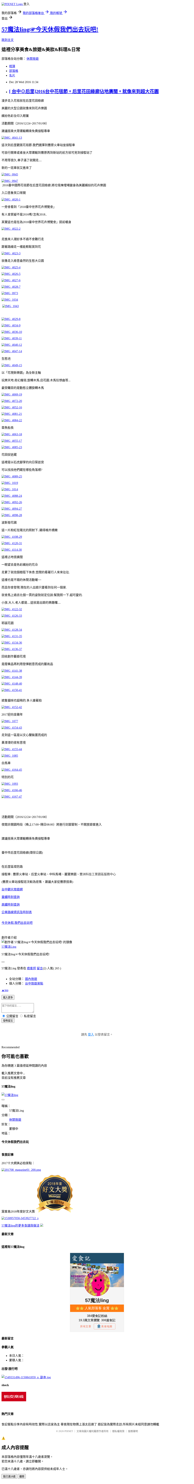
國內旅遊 (31, 979)
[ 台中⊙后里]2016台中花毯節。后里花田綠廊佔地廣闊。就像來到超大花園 (84, 91)
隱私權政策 (118, 1431)
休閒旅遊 (33, 58)
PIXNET (68, 1431)
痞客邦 (31, 968)
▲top (5, 990)
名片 (12, 75)
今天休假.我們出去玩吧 (17, 922)
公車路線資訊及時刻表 (17, 912)
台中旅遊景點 (34, 983)
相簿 (12, 66)
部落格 (13, 70)
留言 (40, 968)
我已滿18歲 (9, 1476)
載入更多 (8, 997)
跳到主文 (8, 40)
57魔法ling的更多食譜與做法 (20, 1225)
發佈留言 (8, 1020)
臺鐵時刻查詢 (11, 897)
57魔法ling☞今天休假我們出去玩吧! (50, 29)
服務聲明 (133, 1431)
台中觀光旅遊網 (12, 889)
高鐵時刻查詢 (11, 904)
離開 (21, 1476)
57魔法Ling (9, 946)
